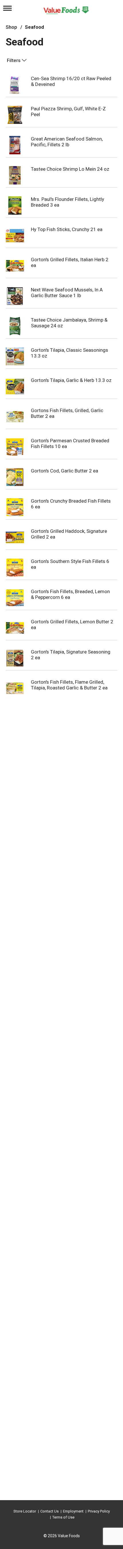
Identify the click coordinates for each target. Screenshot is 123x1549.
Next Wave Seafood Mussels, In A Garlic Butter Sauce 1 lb (67, 292)
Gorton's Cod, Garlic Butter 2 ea (64, 471)
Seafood (34, 27)
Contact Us (49, 1511)
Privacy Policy (99, 1511)
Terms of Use (63, 1517)
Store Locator (24, 1511)
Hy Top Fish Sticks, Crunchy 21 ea (66, 229)
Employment (73, 1511)
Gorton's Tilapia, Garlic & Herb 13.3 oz (71, 380)
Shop (11, 27)
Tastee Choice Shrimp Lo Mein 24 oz (70, 169)
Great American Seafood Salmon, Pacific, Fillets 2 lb (67, 141)
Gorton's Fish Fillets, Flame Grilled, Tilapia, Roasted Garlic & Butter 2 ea (69, 685)
